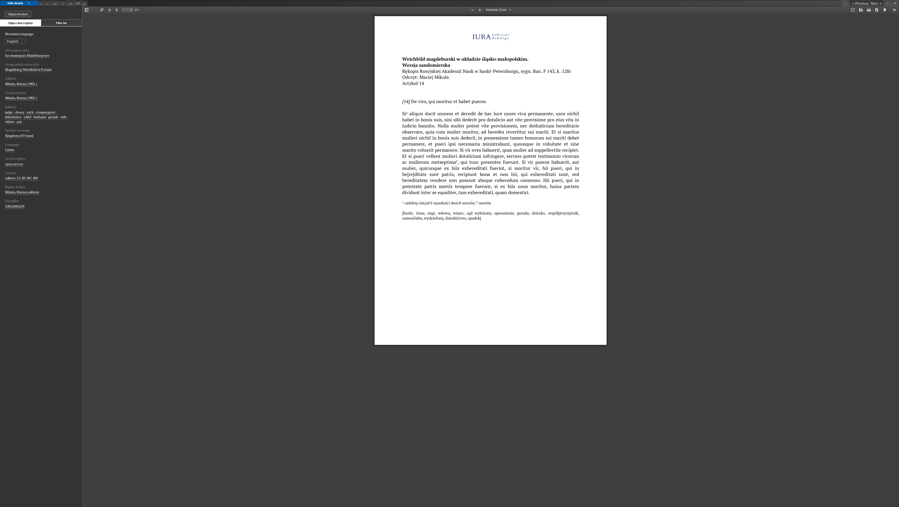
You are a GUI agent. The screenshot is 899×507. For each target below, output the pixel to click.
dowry (19, 112)
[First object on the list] (845, 3)
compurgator (45, 112)
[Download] (41, 3)
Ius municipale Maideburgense (27, 55)
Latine (9, 149)
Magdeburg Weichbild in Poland (28, 69)
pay (19, 121)
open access (14, 164)
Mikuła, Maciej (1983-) (21, 84)
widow (9, 121)
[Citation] (78, 3)
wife (63, 117)
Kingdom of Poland (19, 135)
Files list (61, 23)
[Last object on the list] (887, 3)
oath (30, 112)
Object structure (18, 14)
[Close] (895, 3)
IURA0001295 (15, 206)
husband (39, 117)
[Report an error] (84, 3)
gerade (53, 117)
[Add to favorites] (63, 3)
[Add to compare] (55, 3)
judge (9, 112)
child (27, 117)
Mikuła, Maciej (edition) (22, 192)
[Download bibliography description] (71, 3)
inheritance (13, 117)
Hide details (15, 3)
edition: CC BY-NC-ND (21, 178)
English (13, 41)
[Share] (47, 3)
